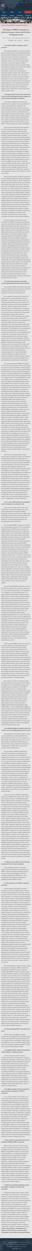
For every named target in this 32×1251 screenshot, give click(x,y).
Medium (11, 40)
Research (12, 15)
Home (4, 12)
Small (19, 40)
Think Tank (4, 15)
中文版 (21, 2)
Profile (12, 12)
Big (16, 40)
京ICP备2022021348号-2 (25, 1242)
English (26, 2)
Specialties (28, 12)
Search (30, 2)
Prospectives (28, 15)
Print (28, 40)
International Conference (21, 25)
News (20, 12)
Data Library (20, 15)
